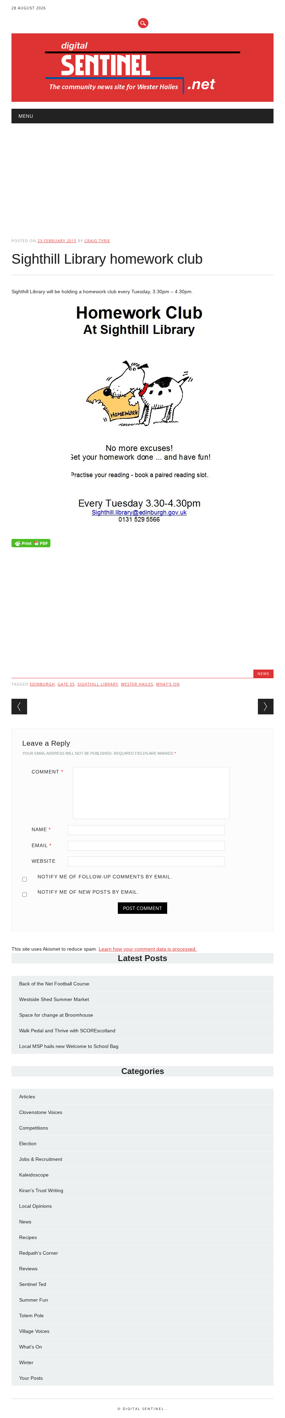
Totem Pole (31, 1315)
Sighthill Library (98, 684)
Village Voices (34, 1331)
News (263, 673)
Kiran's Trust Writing (41, 1190)
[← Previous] (19, 706)
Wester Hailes (137, 684)
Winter (26, 1362)
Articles (27, 1096)
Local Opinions (35, 1206)
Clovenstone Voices (40, 1112)
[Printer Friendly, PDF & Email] (30, 544)
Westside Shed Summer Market (54, 999)
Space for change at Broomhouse (56, 1015)
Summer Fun (33, 1300)
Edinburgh (42, 684)
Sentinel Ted (32, 1284)
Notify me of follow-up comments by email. (105, 876)
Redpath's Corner (38, 1253)
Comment (47, 771)
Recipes (28, 1237)
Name (41, 829)
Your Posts (31, 1378)
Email (41, 845)
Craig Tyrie (97, 240)
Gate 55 (66, 684)
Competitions (33, 1128)
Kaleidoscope (34, 1175)
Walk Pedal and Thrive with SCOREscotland (67, 1030)
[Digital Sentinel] (142, 94)
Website (44, 861)
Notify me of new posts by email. (88, 892)
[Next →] (266, 706)
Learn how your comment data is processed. (148, 949)
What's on (168, 684)
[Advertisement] (142, 174)
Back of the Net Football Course (54, 983)
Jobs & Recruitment (40, 1159)
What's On (30, 1347)
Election (27, 1143)
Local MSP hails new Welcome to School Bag (69, 1046)
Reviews (28, 1268)
